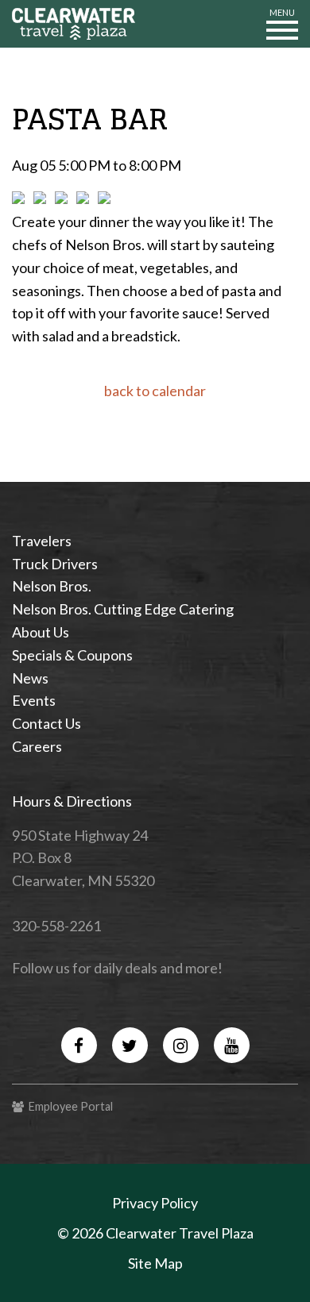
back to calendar (155, 390)
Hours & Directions (72, 801)
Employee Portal (68, 1106)
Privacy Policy (155, 1202)
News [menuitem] (30, 678)
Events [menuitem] (34, 700)
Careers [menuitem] (37, 746)
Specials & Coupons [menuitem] (72, 655)
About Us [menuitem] (40, 632)
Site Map (155, 1263)
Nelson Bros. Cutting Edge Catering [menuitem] (123, 609)
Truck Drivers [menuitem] (55, 563)
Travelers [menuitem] (42, 540)
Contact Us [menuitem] (46, 723)
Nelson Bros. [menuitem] (51, 586)
